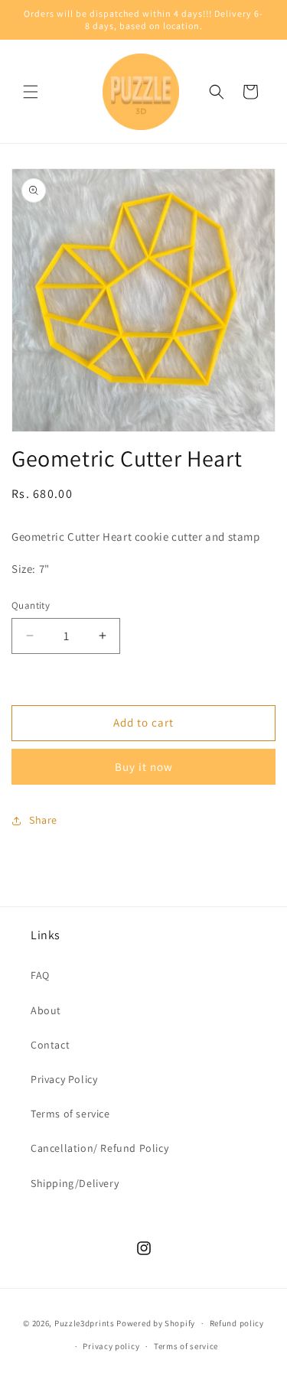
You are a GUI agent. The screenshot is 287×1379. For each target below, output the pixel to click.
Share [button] (43, 820)
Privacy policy (111, 1346)
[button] (30, 92)
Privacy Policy (64, 1079)
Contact (50, 1045)
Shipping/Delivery (75, 1183)
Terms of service (70, 1113)
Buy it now (144, 766)
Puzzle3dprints (84, 1323)
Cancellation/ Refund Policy (99, 1148)
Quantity (30, 605)
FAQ (40, 975)
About (46, 1010)
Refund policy (237, 1323)
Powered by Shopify (155, 1323)
